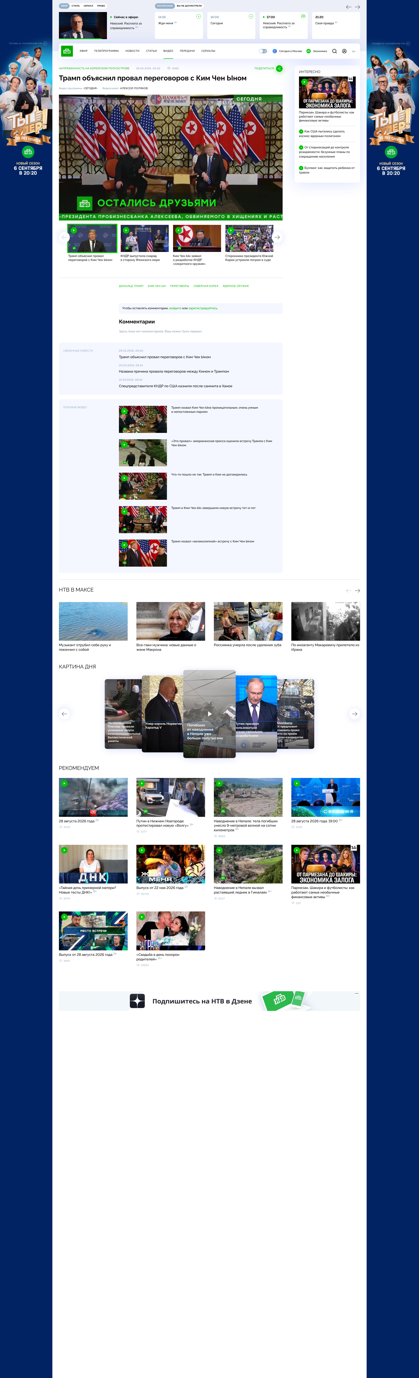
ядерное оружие (236, 286)
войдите (175, 308)
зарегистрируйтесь (203, 308)
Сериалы (208, 50)
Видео (168, 50)
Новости (132, 50)
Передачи (187, 50)
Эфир (83, 50)
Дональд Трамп (131, 286)
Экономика (320, 51)
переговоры (179, 286)
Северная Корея (206, 286)
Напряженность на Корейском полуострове (94, 68)
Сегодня (90, 88)
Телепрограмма (106, 50)
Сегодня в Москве (290, 51)
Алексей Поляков (134, 88)
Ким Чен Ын (157, 286)
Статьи (151, 50)
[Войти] (344, 51)
